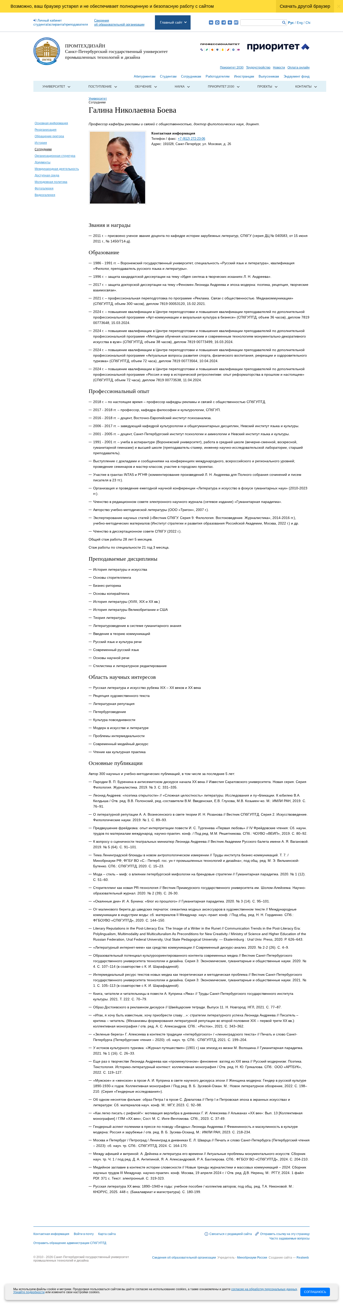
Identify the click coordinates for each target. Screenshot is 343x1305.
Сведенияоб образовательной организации (119, 22)
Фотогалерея (44, 188)
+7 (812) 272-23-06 (191, 139)
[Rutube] (236, 22)
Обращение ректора (49, 136)
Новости (279, 67)
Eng (300, 23)
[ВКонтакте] (211, 22)
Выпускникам (269, 76)
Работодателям (218, 76)
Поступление (100, 86)
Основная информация (51, 123)
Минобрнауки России (252, 1257)
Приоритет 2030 (232, 67)
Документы (42, 162)
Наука (180, 86)
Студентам (168, 76)
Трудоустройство (258, 67)
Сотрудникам (191, 76)
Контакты (303, 86)
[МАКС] (217, 22)
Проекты (264, 86)
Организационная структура (55, 156)
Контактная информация (51, 1234)
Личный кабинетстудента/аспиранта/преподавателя (60, 22)
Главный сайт (171, 22)
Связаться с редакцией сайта (230, 1234)
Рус (291, 23)
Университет (53, 86)
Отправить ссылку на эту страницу (285, 1234)
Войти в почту (84, 1234)
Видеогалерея (45, 195)
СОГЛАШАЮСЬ (315, 1292)
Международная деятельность (57, 169)
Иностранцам (244, 76)
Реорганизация (45, 130)
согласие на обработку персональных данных (264, 1289)
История (41, 143)
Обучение (143, 86)
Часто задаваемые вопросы (289, 1238)
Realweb (303, 1257)
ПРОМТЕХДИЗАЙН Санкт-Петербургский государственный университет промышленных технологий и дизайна (116, 51)
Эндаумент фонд (296, 76)
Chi (308, 23)
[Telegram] (223, 22)
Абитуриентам (144, 76)
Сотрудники (43, 149)
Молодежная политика (51, 182)
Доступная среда (47, 175)
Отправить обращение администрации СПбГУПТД (69, 1243)
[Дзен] (230, 22)
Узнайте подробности (29, 1292)
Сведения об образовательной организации (184, 1257)
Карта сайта (107, 1234)
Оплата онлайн (299, 67)
